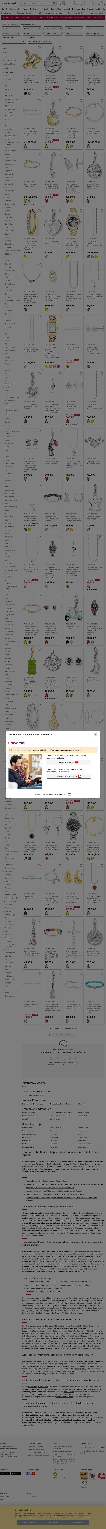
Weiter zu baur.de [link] (66, 762)
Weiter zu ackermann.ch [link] (67, 776)
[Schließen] (95, 734)
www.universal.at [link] (51, 794)
